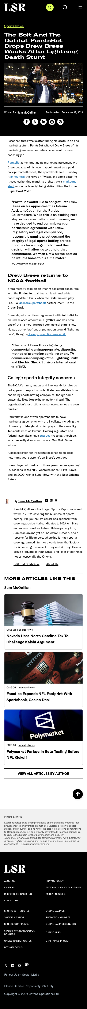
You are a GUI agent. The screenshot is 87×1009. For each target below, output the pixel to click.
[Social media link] (26, 122)
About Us (52, 564)
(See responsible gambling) (35, 843)
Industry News (27, 687)
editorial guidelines (26, 564)
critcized (44, 435)
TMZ (21, 367)
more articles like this (39, 578)
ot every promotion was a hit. (47, 334)
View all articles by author (43, 774)
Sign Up (50, 7)
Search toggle (65, 7)
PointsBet (14, 162)
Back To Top (78, 794)
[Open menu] (80, 7)
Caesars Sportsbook (32, 303)
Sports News (14, 26)
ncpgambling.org (46, 837)
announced (17, 177)
